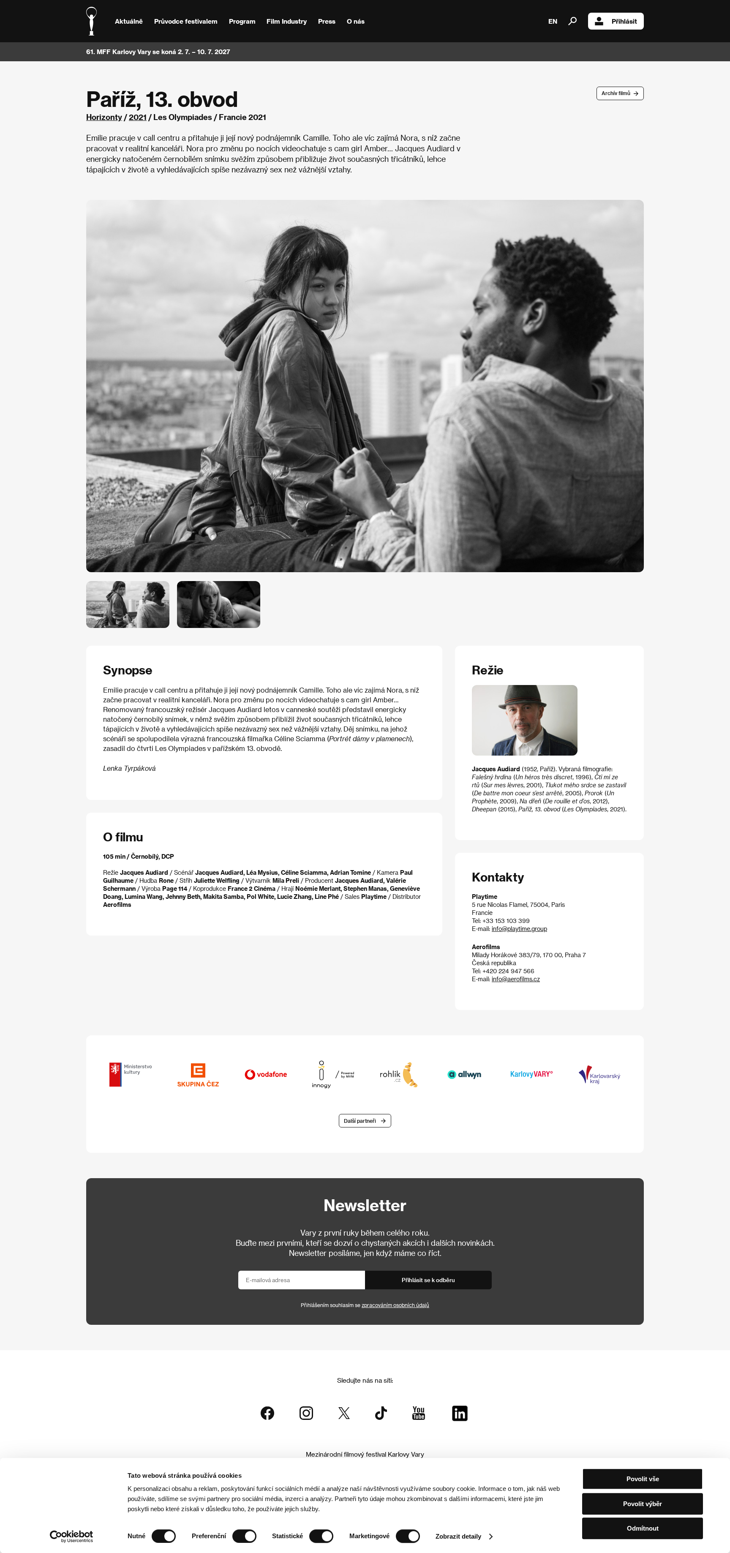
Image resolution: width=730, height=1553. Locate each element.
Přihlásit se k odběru (428, 1280)
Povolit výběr (642, 1503)
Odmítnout (643, 1528)
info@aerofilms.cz (516, 979)
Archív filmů (616, 93)
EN (552, 21)
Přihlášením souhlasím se (365, 1305)
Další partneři (360, 1121)
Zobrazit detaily (458, 1536)
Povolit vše (642, 1478)
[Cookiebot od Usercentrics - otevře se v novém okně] (72, 1536)
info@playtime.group (519, 928)
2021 (138, 116)
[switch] (244, 1536)
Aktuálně (129, 21)
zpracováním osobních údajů (395, 1305)
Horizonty (104, 116)
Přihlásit (624, 21)
